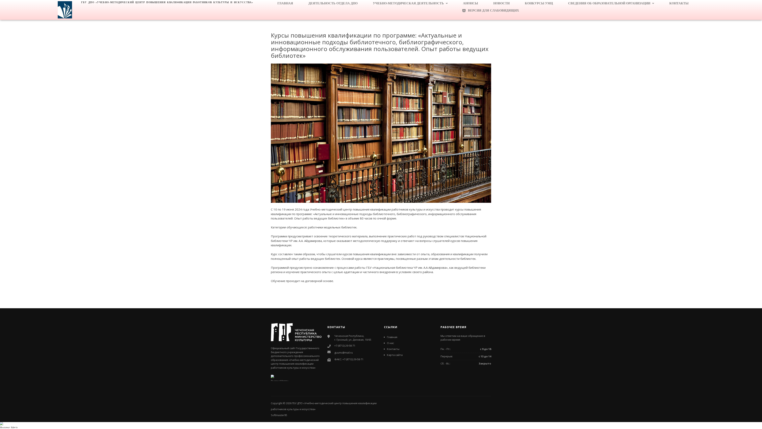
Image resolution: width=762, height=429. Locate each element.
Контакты (679, 3)
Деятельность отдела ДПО (333, 3)
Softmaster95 (279, 415)
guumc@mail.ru (343, 352)
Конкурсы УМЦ (539, 3)
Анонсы (470, 3)
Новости (501, 3)
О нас (390, 343)
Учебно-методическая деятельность (408, 3)
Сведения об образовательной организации (609, 3)
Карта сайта (395, 355)
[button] (410, 3)
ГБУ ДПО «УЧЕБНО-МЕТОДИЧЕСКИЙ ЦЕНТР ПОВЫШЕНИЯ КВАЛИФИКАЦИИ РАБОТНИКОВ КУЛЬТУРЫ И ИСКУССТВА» (167, 2)
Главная (285, 3)
